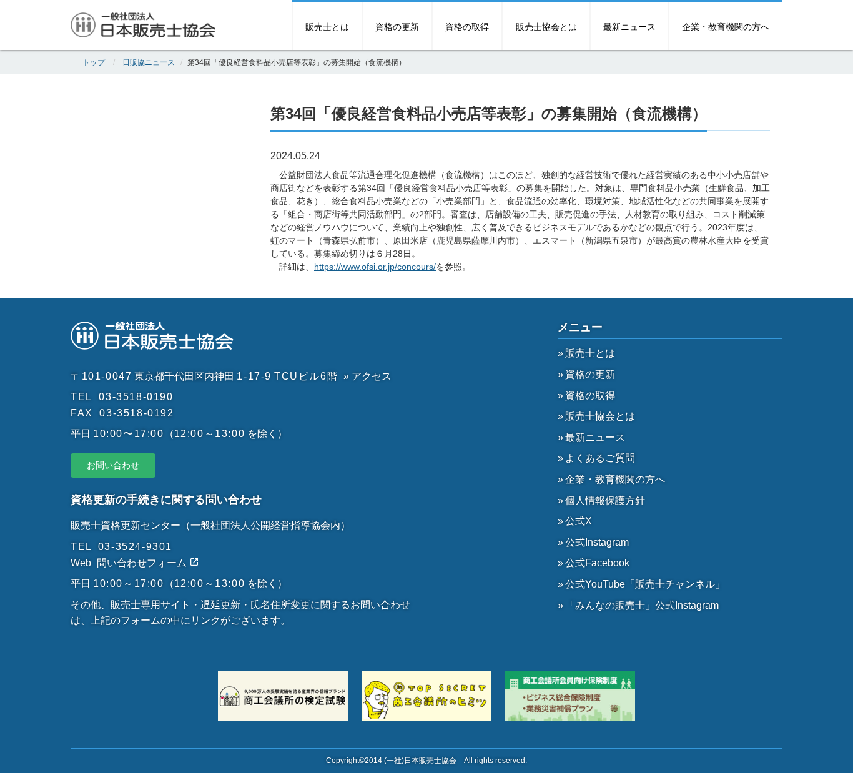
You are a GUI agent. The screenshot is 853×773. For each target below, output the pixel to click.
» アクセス (367, 376)
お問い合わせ (113, 465)
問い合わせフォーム (143, 563)
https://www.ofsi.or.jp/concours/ (375, 267)
